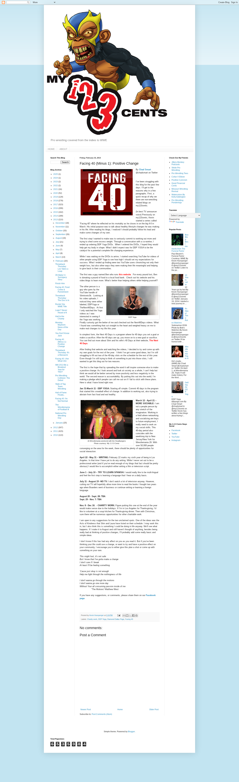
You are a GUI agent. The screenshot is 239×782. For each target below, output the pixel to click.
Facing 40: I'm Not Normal (61, 399)
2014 (55, 216)
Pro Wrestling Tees (180, 173)
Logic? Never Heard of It (61, 311)
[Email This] (124, 615)
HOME (51, 149)
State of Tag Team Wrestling (60, 386)
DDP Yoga (102, 619)
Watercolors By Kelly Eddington (179, 195)
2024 (55, 178)
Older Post (154, 709)
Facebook (176, 430)
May (58, 249)
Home (120, 709)
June (58, 246)
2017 (55, 204)
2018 (55, 200)
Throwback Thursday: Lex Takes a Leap (61, 267)
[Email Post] (119, 615)
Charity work (92, 619)
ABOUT (63, 149)
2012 (55, 427)
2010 (55, 435)
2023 (55, 181)
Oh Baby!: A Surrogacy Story (61, 277)
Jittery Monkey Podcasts (178, 163)
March (59, 257)
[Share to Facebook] (133, 615)
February (60, 261)
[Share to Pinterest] (136, 615)
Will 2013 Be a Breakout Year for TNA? (61, 368)
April (58, 253)
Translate (180, 222)
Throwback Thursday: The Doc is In (62, 298)
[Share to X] (130, 615)
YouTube (175, 437)
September (61, 234)
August (59, 238)
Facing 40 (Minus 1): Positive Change (60, 343)
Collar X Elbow (178, 177)
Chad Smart (145, 169)
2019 (55, 197)
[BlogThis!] (127, 615)
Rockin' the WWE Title (61, 305)
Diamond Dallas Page (115, 619)
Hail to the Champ (59, 317)
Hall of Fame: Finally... (61, 393)
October (59, 230)
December (60, 223)
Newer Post (85, 709)
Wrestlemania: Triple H (186, 353)
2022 (55, 185)
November (60, 227)
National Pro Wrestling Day (60, 415)
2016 (55, 208)
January (59, 423)
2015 (55, 212)
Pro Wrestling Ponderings (177, 201)
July (58, 242)
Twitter (174, 434)
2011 (55, 431)
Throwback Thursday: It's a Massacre (62, 352)
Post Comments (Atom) (102, 714)
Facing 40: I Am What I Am (62, 360)
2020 (55, 193)
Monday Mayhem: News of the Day (61, 326)
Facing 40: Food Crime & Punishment (62, 289)
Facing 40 (129, 619)
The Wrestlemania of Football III (62, 407)
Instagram (176, 440)
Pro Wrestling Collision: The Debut (62, 377)
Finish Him (60, 283)
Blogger (131, 731)
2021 (55, 189)
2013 (55, 219)
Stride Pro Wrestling (176, 169)
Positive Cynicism (179, 180)
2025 (55, 174)
